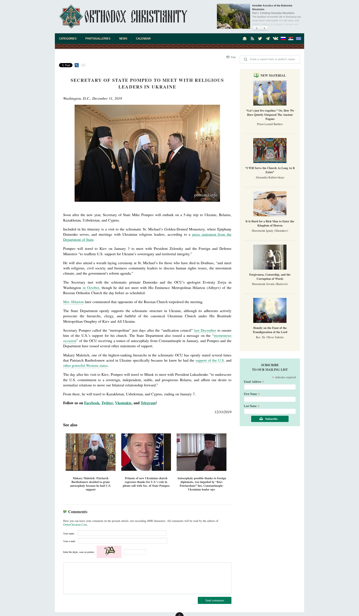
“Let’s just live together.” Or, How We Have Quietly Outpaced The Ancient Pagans (270, 114)
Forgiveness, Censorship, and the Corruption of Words (269, 276)
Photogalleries (98, 38)
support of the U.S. (210, 360)
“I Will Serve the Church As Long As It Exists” (270, 170)
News (123, 38)
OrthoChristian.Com (75, 524)
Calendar (143, 38)
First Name (252, 393)
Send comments (214, 600)
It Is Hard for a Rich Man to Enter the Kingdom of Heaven (270, 223)
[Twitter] (260, 38)
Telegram (148, 403)
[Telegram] (268, 38)
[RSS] (252, 38)
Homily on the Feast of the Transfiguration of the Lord (270, 330)
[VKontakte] (275, 38)
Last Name (252, 405)
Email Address (254, 381)
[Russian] (283, 38)
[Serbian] (291, 38)
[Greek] (298, 38)
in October (91, 287)
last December (205, 330)
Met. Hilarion (73, 301)
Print (233, 57)
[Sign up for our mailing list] (245, 38)
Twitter (107, 403)
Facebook (91, 403)
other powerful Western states (85, 365)
